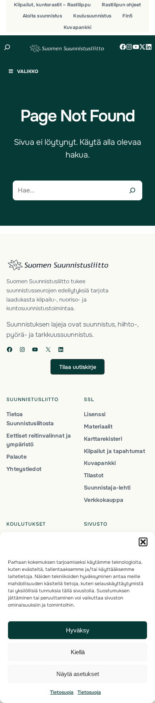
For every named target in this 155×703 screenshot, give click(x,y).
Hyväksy (77, 630)
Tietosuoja (62, 692)
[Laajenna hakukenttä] (7, 47)
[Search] (132, 190)
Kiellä (78, 652)
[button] (143, 542)
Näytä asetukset (77, 673)
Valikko (27, 71)
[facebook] (123, 47)
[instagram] (129, 47)
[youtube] (136, 47)
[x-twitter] (142, 47)
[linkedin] (148, 47)
